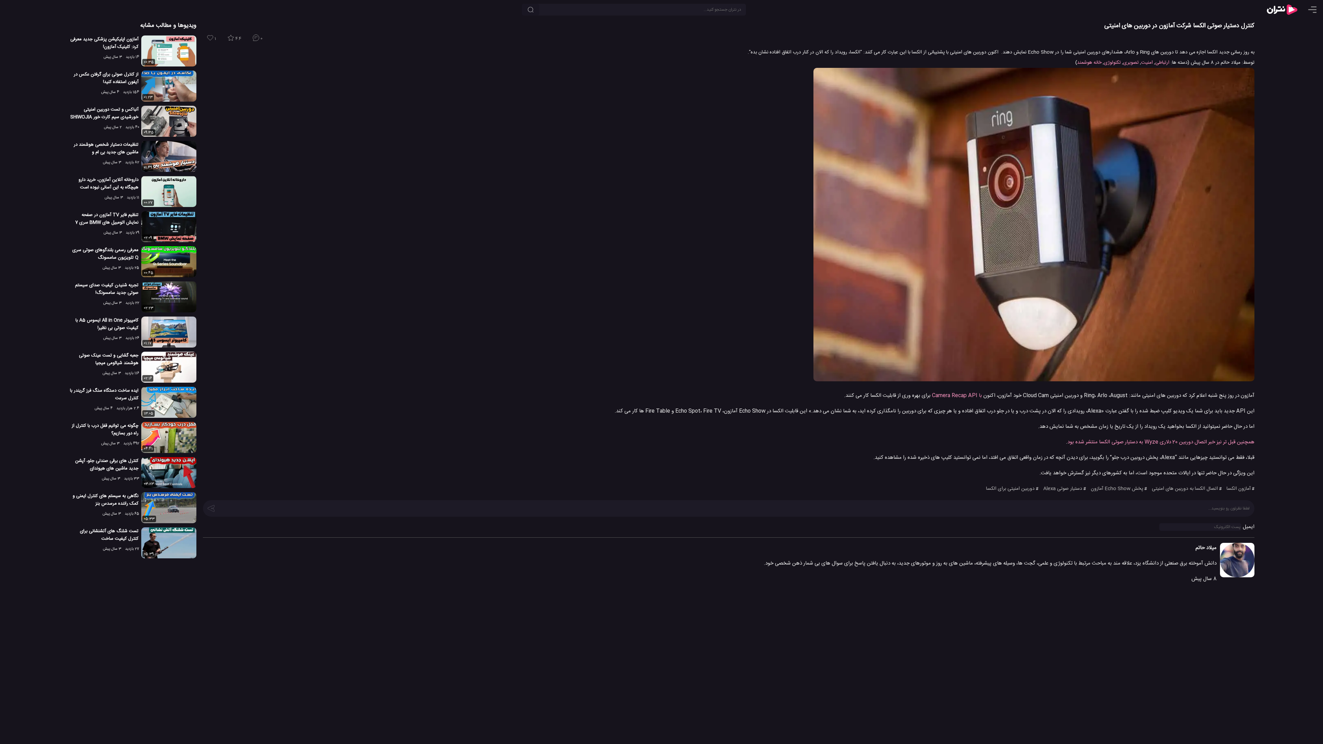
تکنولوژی (1112, 63)
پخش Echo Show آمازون (1117, 489)
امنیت (1147, 63)
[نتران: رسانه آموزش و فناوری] (1282, 10)
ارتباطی (1162, 63)
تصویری (1131, 63)
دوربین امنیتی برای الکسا (1010, 489)
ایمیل (1248, 527)
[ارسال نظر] (211, 507)
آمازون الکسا (1239, 489)
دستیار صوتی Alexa (1062, 489)
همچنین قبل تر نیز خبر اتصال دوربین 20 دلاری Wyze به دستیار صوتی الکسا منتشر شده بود (1160, 442)
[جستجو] (530, 10)
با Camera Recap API (957, 395)
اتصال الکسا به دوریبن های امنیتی (1185, 489)
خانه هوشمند (1089, 63)
